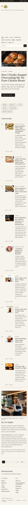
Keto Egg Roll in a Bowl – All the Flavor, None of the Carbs (20, 190)
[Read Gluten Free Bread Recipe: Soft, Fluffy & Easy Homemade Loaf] (9, 159)
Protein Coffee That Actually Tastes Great (21, 310)
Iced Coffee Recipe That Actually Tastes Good (20, 340)
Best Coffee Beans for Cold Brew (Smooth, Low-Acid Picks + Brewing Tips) (20, 221)
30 (17, 461)
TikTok (24, 500)
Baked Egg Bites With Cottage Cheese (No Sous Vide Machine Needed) (20, 129)
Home (2, 37)
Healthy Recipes (5, 40)
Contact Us (4, 42)
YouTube (4, 501)
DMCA (17, 490)
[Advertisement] (14, 24)
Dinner (13, 40)
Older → (23, 461)
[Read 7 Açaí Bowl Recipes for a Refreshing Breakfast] (9, 249)
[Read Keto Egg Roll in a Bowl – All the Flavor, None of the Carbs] (9, 188)
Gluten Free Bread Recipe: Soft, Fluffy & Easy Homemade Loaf (20, 161)
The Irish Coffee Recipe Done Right (20, 367)
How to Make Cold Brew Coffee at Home (20, 279)
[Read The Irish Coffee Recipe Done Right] (9, 366)
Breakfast (19, 40)
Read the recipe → (8, 95)
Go (25, 45)
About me (11, 42)
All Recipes (18, 486)
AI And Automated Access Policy (20, 483)
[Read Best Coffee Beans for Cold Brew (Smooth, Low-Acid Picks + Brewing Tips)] (9, 218)
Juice (11, 37)
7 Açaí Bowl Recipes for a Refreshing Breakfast (19, 251)
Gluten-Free (17, 37)
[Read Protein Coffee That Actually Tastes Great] (9, 309)
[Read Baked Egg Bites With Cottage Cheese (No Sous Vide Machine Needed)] (9, 126)
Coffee (7, 37)
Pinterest (18, 500)
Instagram (9, 500)
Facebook (3, 500)
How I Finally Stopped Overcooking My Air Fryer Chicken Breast (13, 77)
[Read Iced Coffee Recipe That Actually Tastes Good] (9, 339)
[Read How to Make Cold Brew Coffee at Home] (9, 278)
